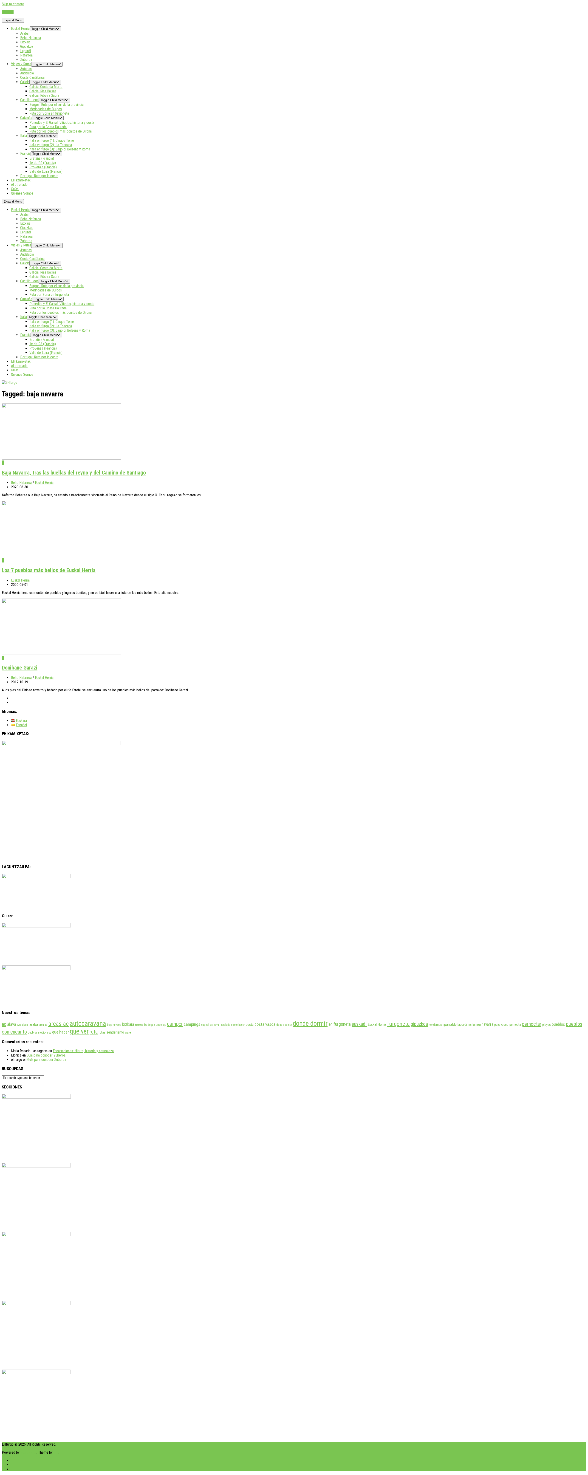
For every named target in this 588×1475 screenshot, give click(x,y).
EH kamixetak (21, 180)
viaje (128, 1032)
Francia (25, 153)
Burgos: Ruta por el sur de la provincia (56, 104)
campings (192, 1024)
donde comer (284, 1024)
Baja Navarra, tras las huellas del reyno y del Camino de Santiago (74, 472)
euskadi (359, 1024)
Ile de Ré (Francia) (42, 163)
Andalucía (27, 73)
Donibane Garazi (19, 667)
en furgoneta (339, 1024)
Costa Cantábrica (32, 77)
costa (250, 1025)
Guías (15, 189)
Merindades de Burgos (45, 109)
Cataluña (26, 118)
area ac (43, 1024)
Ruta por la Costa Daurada (48, 127)
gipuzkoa (419, 1024)
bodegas (149, 1024)
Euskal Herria (20, 28)
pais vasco (501, 1025)
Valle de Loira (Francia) (45, 171)
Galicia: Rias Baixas (42, 91)
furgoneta (398, 1023)
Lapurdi (25, 51)
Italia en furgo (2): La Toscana (50, 145)
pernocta (515, 1024)
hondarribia (435, 1024)
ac (4, 1024)
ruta (94, 1032)
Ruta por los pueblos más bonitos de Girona (60, 131)
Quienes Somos (22, 193)
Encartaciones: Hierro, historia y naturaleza (83, 1051)
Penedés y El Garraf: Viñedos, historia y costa (61, 122)
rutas (102, 1032)
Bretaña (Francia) (41, 158)
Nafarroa (26, 55)
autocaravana (88, 1023)
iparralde (450, 1024)
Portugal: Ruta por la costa (39, 176)
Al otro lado (19, 184)
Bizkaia (25, 42)
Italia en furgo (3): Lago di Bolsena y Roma (59, 149)
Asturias (26, 69)
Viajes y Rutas (21, 64)
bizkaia (128, 1024)
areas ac (58, 1023)
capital (205, 1024)
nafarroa (474, 1024)
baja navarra (114, 1024)
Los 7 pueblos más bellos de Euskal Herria (49, 570)
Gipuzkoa (26, 46)
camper (175, 1024)
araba (33, 1024)
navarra (487, 1024)
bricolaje (161, 1024)
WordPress (28, 1452)
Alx (56, 1452)
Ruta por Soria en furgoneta (49, 113)
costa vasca (264, 1024)
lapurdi (462, 1024)
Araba (24, 33)
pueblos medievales (39, 1032)
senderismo (115, 1032)
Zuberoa (26, 59)
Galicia (24, 82)
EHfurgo (8, 12)
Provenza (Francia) (43, 167)
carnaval (215, 1024)
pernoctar (531, 1024)
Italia (23, 135)
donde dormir (310, 1023)
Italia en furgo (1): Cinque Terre (51, 140)
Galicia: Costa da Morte (45, 87)
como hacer (238, 1024)
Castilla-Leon (29, 100)
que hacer (60, 1032)
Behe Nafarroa (30, 38)
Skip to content (13, 4)
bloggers (139, 1024)
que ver (79, 1031)
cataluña (225, 1024)
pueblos (558, 1024)
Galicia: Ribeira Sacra (44, 95)
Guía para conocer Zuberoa (46, 1055)
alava (11, 1024)
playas (546, 1025)
